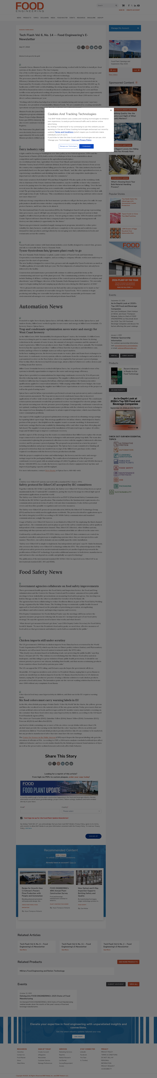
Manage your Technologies (68, 146)
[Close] (111, 110)
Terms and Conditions (64, 132)
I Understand (86, 146)
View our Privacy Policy (81, 140)
